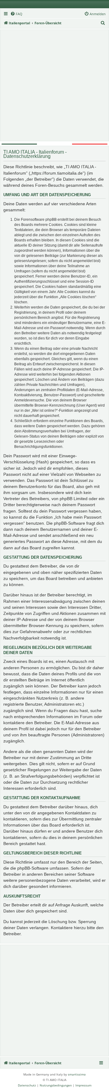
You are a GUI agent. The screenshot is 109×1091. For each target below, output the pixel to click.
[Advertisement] (54, 85)
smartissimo (77, 1074)
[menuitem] (16, 14)
